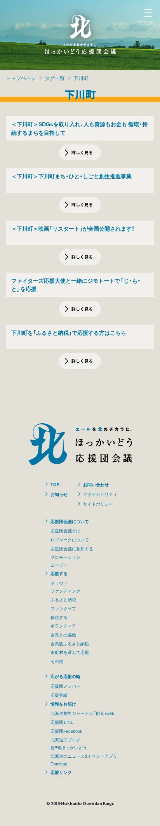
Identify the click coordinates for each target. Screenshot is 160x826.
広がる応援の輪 (65, 676)
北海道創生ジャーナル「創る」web (82, 713)
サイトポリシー (98, 504)
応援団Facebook (66, 731)
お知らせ (59, 494)
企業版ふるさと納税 (69, 643)
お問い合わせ (96, 484)
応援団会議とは (65, 530)
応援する (59, 573)
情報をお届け (63, 704)
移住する (59, 617)
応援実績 (59, 695)
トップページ (21, 78)
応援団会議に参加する (71, 548)
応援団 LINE (61, 722)
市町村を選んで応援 (69, 652)
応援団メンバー (65, 686)
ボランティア (63, 626)
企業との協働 (63, 634)
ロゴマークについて (69, 539)
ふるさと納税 (63, 599)
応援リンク (61, 772)
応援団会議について (69, 521)
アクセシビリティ (100, 494)
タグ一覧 (55, 78)
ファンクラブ (63, 608)
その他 (56, 661)
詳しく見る (82, 152)
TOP (54, 484)
